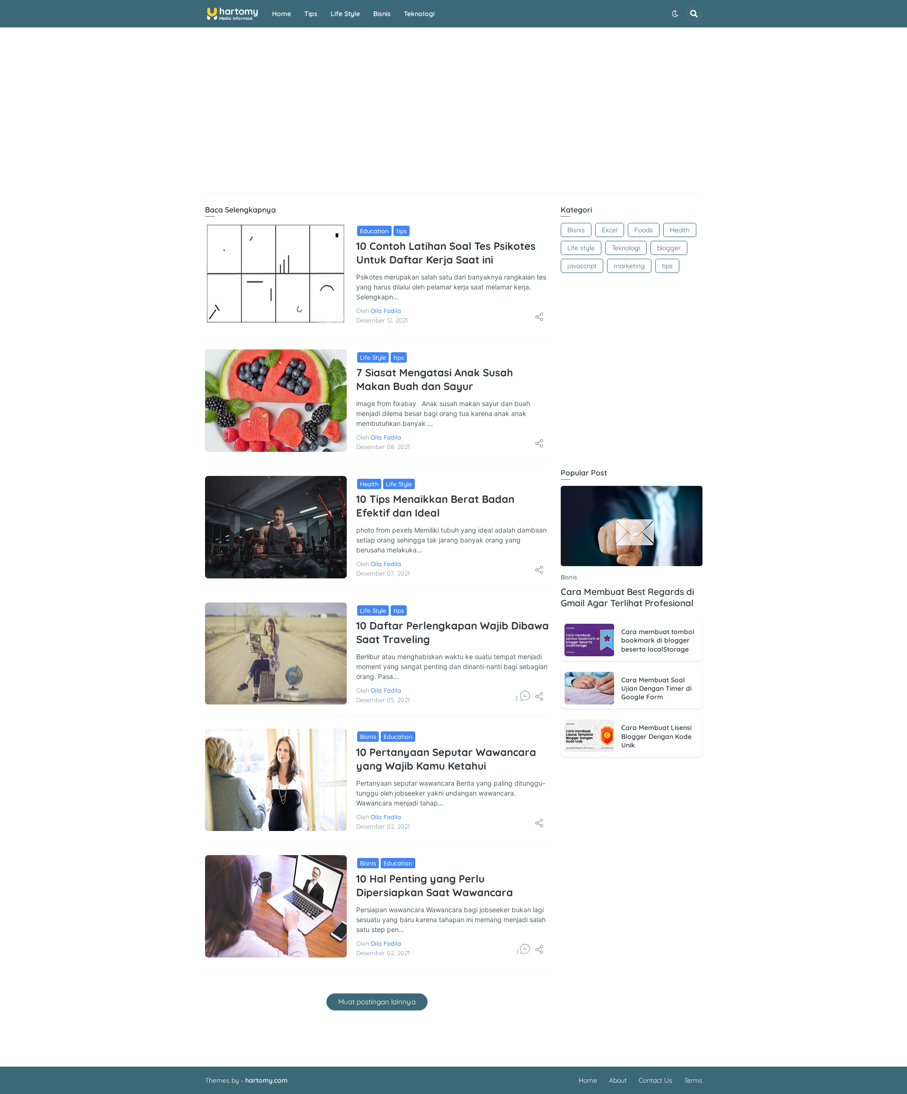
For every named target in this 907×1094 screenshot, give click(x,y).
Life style (345, 13)
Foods (643, 230)
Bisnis (382, 13)
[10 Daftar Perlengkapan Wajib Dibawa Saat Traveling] (276, 653)
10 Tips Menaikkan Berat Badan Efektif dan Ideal (435, 505)
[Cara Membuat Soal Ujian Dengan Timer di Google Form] (589, 688)
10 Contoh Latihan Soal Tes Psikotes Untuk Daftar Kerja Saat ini (446, 252)
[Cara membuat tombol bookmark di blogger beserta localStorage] (589, 640)
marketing (629, 266)
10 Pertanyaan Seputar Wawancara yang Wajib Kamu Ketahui (446, 759)
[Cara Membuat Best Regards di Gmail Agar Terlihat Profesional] (631, 526)
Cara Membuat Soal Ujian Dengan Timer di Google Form (656, 688)
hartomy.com (266, 1080)
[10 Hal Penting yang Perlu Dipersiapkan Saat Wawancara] (276, 906)
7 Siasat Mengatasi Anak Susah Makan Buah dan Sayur (434, 379)
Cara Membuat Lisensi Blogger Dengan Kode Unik (656, 736)
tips (401, 231)
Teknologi (419, 13)
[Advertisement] (453, 116)
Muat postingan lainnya (377, 1001)
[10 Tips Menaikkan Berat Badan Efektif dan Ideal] (276, 527)
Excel (609, 230)
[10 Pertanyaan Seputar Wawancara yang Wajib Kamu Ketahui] (276, 780)
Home (281, 13)
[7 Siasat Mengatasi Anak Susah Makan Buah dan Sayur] (276, 400)
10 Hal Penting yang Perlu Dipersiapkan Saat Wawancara (434, 885)
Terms (693, 1080)
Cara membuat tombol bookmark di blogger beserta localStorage (657, 640)
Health (369, 484)
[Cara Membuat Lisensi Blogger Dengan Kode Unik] (589, 736)
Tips (310, 13)
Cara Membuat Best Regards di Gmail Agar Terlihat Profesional (627, 597)
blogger (669, 248)
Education (374, 231)
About (618, 1080)
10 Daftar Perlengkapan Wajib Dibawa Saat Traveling (452, 632)
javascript (582, 266)
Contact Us (655, 1080)
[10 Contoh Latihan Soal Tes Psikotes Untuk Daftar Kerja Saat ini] (276, 274)
